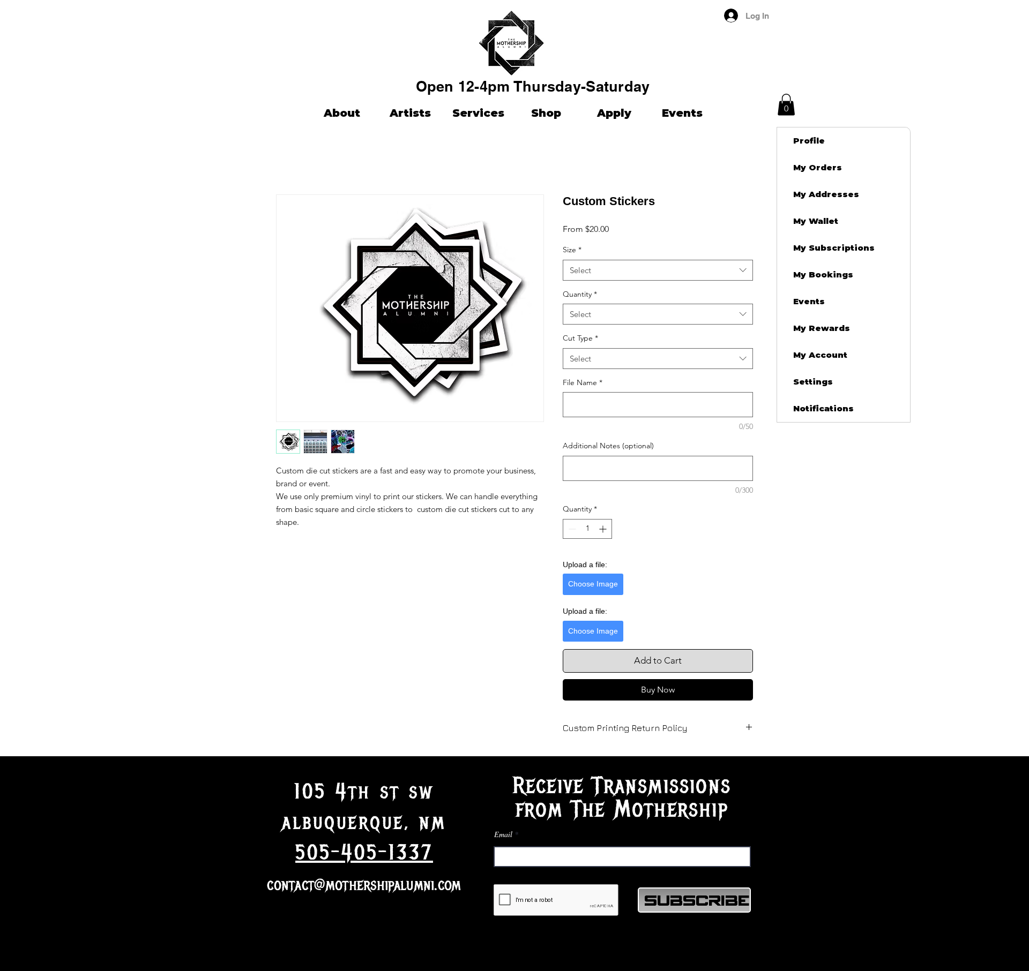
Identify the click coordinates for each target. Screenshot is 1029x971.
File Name (582, 382)
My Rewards (821, 328)
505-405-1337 (364, 852)
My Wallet (815, 221)
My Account (820, 355)
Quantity (580, 294)
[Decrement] (571, 529)
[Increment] (603, 529)
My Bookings (823, 274)
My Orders (817, 167)
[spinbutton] (587, 529)
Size (572, 249)
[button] (986, 15)
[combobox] (658, 270)
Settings (813, 382)
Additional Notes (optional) (608, 445)
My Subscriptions (834, 248)
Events (809, 301)
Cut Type (580, 338)
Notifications (823, 408)
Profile (809, 141)
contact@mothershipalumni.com (364, 885)
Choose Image (593, 583)
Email (503, 834)
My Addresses (826, 194)
